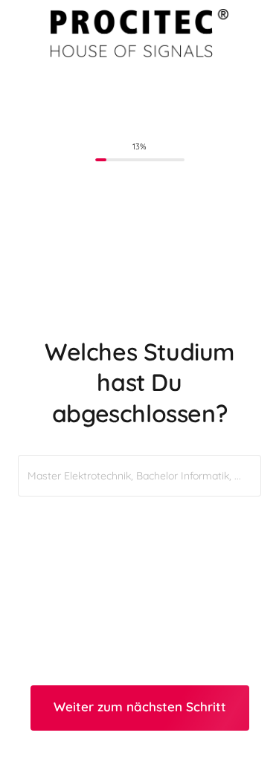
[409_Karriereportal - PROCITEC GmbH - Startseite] (139, 33)
